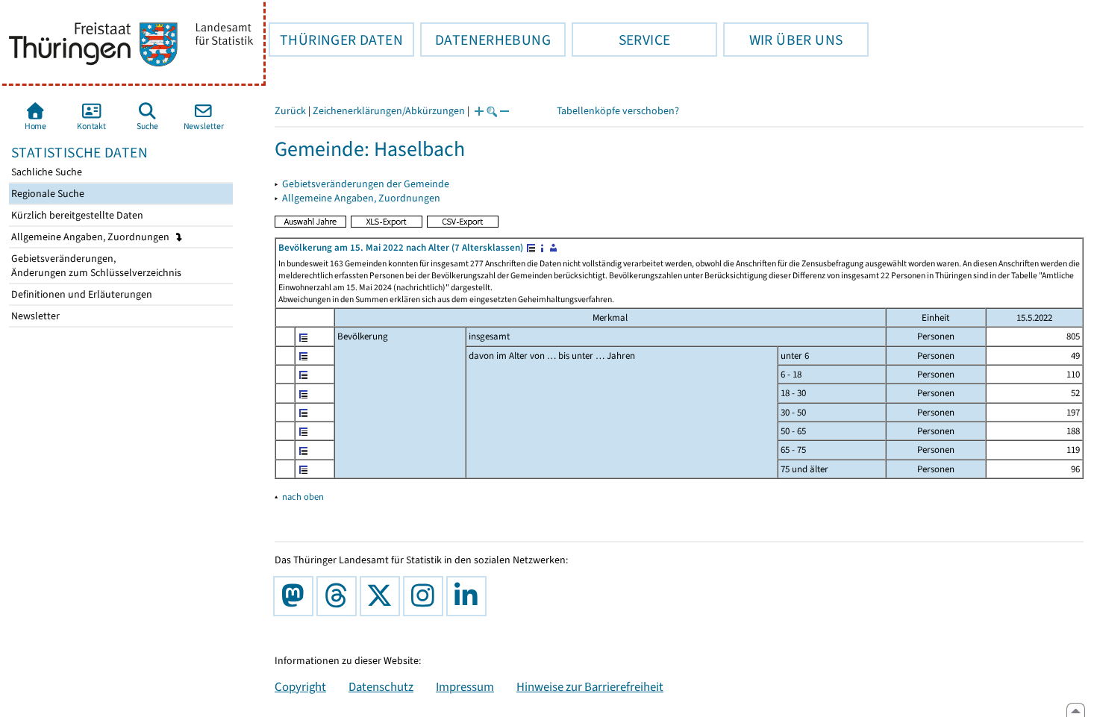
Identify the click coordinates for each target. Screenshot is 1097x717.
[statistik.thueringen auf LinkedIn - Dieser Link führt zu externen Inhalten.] (469, 596)
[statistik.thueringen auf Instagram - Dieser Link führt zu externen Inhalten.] (426, 596)
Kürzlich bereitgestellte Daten (76, 215)
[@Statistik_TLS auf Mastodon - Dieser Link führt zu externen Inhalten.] (296, 596)
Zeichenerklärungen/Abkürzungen (389, 111)
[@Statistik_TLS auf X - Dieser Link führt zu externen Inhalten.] (382, 596)
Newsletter (34, 316)
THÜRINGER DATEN (336, 39)
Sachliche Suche (45, 172)
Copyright (300, 686)
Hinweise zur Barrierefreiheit (589, 686)
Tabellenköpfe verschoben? (618, 111)
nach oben (303, 496)
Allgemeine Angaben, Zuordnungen (91, 237)
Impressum (465, 686)
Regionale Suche (46, 194)
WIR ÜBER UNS (783, 39)
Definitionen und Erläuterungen (80, 294)
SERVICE (621, 39)
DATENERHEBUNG (485, 39)
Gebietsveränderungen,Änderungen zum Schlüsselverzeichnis (95, 265)
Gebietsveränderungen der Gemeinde (365, 184)
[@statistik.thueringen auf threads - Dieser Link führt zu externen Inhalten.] (339, 596)
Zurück (290, 111)
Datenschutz (381, 686)
